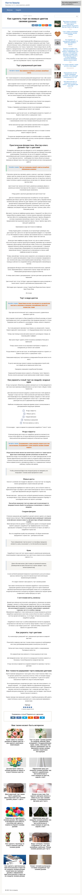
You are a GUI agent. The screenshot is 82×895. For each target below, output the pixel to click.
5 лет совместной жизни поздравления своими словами (70, 33)
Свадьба (18, 10)
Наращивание (70, 68)
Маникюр (10, 10)
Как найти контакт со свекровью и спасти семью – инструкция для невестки (70, 84)
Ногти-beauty (12, 2)
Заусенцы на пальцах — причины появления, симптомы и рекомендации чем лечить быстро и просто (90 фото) (70, 24)
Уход (70, 29)
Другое (70, 87)
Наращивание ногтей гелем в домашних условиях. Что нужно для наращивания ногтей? (70, 75)
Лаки (70, 62)
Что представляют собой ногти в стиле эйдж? (70, 65)
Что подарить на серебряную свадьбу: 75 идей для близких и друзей (70, 42)
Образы (70, 36)
